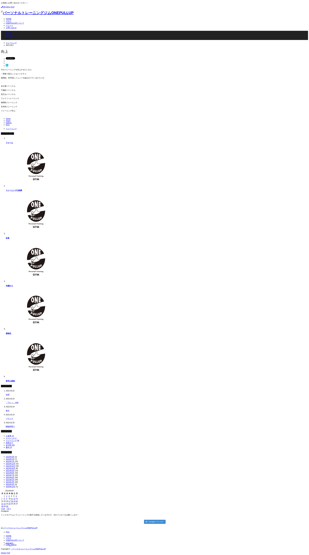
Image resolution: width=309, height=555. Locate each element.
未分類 (10, 445)
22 (5, 504)
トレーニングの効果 (14, 190)
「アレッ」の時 (12, 403)
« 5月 (3, 509)
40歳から (9, 286)
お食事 (10, 436)
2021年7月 (10, 475)
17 (10, 501)
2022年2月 (10, 459)
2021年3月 (10, 484)
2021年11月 (10, 466)
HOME (8, 536)
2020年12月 (10, 487)
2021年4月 (10, 482)
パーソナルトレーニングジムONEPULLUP (28, 549)
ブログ (8, 538)
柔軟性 (8, 333)
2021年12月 (10, 464)
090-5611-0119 (8, 7)
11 (12, 499)
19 (14, 501)
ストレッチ (11, 438)
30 (7, 506)
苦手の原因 (10, 381)
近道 (7, 238)
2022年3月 (10, 457)
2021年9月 (10, 471)
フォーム (9, 143)
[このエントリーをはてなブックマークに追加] (7, 66)
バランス (9, 418)
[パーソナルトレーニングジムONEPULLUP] (37, 13)
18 (12, 501)
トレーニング (11, 43)
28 (2, 506)
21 (2, 504)
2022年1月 (10, 461)
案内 (9, 447)
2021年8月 (10, 473)
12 (14, 499)
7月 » (9, 509)
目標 (7, 395)
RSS (8, 532)
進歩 (7, 410)
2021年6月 (10, 477)
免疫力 (9, 443)
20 (17, 501)
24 (10, 504)
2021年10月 (10, 468)
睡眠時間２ (10, 426)
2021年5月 (10, 480)
